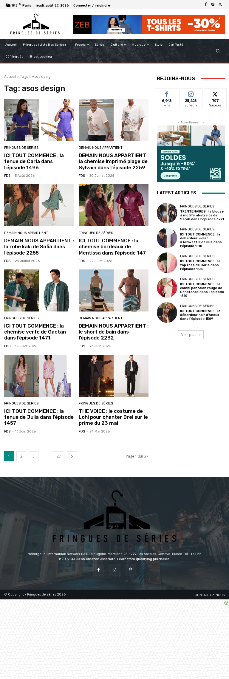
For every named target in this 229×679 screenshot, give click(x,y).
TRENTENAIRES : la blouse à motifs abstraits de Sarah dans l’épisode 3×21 (202, 215)
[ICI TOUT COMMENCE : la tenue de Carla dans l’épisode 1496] (39, 120)
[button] (218, 51)
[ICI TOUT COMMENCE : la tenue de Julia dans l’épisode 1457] (39, 376)
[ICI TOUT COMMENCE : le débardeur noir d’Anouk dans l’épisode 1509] (167, 312)
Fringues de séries (21, 147)
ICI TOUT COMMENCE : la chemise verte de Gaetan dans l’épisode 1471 (35, 332)
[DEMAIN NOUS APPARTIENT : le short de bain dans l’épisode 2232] (114, 290)
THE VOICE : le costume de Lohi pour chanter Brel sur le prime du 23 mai (113, 417)
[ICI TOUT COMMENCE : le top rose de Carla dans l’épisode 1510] (167, 262)
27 (59, 456)
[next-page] (72, 456)
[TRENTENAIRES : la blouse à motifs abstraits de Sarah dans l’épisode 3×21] (167, 213)
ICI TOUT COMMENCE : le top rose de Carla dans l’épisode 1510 (200, 265)
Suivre (191, 93)
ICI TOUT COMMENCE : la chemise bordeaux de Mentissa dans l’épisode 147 (112, 247)
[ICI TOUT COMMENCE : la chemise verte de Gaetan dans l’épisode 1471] (39, 290)
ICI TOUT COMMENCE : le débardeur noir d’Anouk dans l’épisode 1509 (200, 315)
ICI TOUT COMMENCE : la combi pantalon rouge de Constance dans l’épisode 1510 (202, 290)
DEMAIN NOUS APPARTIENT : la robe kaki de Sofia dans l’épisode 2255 (39, 247)
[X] (220, 4)
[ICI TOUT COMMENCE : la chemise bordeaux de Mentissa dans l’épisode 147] (114, 205)
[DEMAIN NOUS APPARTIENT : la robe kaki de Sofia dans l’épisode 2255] (39, 205)
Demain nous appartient (101, 147)
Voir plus (188, 334)
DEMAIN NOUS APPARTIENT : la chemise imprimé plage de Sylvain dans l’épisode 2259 (113, 161)
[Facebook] (205, 4)
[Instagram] (212, 4)
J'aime (166, 93)
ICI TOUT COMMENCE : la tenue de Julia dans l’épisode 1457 (39, 417)
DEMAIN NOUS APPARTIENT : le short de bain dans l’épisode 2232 (113, 332)
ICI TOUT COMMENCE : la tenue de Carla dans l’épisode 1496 (34, 161)
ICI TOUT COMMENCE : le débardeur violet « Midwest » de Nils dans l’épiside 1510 (201, 240)
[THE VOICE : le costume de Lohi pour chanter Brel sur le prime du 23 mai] (114, 376)
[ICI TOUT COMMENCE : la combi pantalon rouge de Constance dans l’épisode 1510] (167, 288)
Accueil (10, 76)
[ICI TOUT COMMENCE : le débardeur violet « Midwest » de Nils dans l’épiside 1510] (167, 238)
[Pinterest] (130, 570)
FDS (7, 176)
